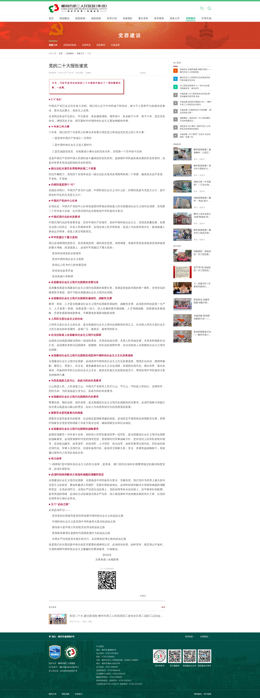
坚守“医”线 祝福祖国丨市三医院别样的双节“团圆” (202, 269)
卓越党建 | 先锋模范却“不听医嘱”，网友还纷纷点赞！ (193, 111)
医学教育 (159, 18)
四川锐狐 (207, 694)
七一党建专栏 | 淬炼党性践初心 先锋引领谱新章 (202, 285)
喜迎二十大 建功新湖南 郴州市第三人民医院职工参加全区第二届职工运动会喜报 (116, 616)
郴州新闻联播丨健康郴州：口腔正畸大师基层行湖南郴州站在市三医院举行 (202, 151)
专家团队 (127, 18)
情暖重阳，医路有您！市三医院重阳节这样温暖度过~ (192, 119)
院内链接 (189, 636)
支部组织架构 (69, 45)
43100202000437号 (63, 671)
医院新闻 (80, 18)
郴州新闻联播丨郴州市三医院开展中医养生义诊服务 (202, 232)
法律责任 (78, 694)
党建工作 (53, 45)
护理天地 (206, 18)
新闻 (163, 607)
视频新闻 (177, 144)
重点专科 (143, 18)
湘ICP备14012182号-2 (64, 667)
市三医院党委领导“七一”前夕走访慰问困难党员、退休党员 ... (192, 86)
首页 (51, 18)
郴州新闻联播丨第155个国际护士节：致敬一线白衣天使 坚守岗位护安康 (202, 167)
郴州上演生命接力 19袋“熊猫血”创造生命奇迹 (202, 215)
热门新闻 (177, 63)
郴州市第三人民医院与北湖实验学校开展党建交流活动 (192, 78)
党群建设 (191, 18)
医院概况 (64, 18)
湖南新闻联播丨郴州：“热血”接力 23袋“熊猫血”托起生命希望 (202, 199)
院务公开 (175, 18)
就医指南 (96, 18)
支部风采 (86, 45)
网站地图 (65, 694)
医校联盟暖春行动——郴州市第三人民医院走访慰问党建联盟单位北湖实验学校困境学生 (202, 333)
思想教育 (101, 45)
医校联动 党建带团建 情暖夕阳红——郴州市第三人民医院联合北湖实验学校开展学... (202, 301)
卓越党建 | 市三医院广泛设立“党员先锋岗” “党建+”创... (193, 135)
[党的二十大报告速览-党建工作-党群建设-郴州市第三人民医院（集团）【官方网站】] (93, 8)
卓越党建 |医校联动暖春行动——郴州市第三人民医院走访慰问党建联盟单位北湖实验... (202, 317)
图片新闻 (177, 246)
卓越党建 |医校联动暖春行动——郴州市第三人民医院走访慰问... (193, 103)
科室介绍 (112, 18)
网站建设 (198, 694)
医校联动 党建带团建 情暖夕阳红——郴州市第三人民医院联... (193, 70)
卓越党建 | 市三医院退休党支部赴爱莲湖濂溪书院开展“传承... (192, 95)
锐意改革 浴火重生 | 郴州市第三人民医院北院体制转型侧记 (192, 127)
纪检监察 (115, 45)
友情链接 (204, 636)
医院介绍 (52, 694)
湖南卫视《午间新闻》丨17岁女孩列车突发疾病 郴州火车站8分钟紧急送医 (202, 183)
